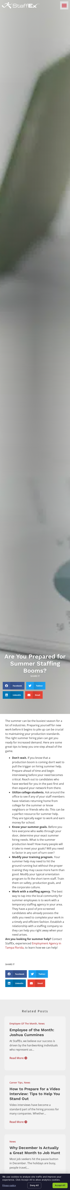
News (41, 1023)
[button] (64, 5)
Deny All (34, 1185)
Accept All (60, 1185)
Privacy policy (9, 1185)
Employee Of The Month (23, 1023)
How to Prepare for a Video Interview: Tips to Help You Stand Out (35, 1094)
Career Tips (16, 1082)
